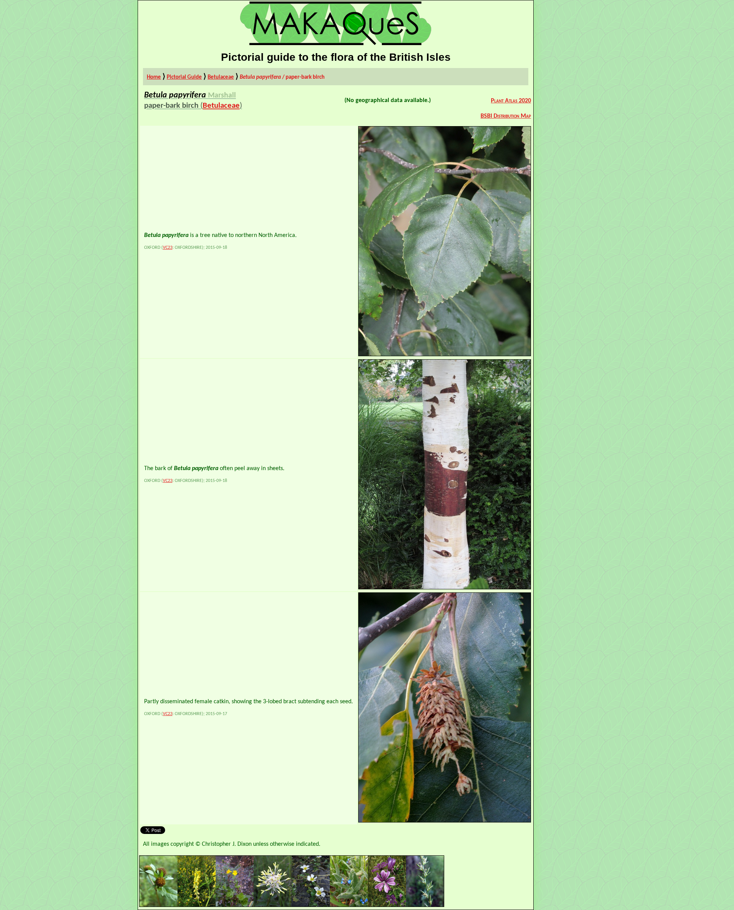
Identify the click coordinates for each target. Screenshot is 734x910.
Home (154, 77)
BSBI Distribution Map (506, 116)
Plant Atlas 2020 (511, 101)
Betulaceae (221, 77)
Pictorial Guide (184, 77)
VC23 (167, 247)
